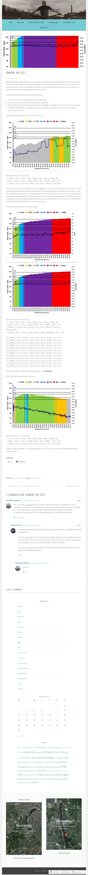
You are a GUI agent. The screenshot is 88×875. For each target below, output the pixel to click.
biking (57, 748)
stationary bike (49, 775)
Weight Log (20, 689)
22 (65, 720)
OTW (63, 766)
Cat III (60, 747)
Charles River (29, 752)
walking (29, 782)
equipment (20, 617)
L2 (50, 762)
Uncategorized (22, 679)
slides (20, 774)
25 (34, 725)
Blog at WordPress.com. (44, 871)
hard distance (31, 762)
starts (36, 775)
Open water (56, 767)
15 (65, 715)
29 (65, 725)
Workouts (44, 27)
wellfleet (35, 782)
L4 (54, 762)
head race (38, 762)
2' (20, 747)
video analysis (22, 783)
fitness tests (21, 762)
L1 (48, 762)
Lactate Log (20, 627)
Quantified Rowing (44, 10)
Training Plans (21, 673)
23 (19, 725)
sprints (32, 775)
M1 (30, 767)
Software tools (69, 22)
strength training (22, 779)
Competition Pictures (36, 22)
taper (29, 779)
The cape (40, 779)
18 (34, 720)
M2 (32, 767)
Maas (34, 767)
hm (42, 762)
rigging (19, 642)
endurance (42, 757)
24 (27, 725)
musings (19, 632)
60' (36, 748)
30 (19, 730)
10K (27, 747)
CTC (18, 758)
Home (11, 22)
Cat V (66, 747)
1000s (43, 747)
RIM (18, 648)
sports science (26, 775)
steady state (62, 774)
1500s (46, 747)
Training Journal (17, 478)
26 (42, 725)
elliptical (34, 758)
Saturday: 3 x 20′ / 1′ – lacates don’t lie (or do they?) (23, 486)
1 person (22, 517)
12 (42, 715)
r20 (34, 771)
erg (39, 478)
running (49, 771)
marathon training (44, 767)
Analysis (19, 606)
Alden (53, 747)
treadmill (64, 779)
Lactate (59, 762)
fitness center (63, 757)
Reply (78, 500)
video (19, 684)
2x (22, 747)
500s (39, 747)
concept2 (35, 478)
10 (27, 715)
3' (23, 748)
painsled (20, 771)
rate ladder (42, 770)
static (41, 774)
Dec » (23, 736)
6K (31, 478)
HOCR (45, 762)
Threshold (47, 778)
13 (49, 715)
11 (34, 715)
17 (27, 720)
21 (57, 720)
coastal (39, 752)
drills (18, 611)
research (20, 637)
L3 (52, 762)
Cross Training (61, 752)
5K (25, 747)
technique (20, 658)
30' (34, 748)
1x (18, 747)
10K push (31, 747)
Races (36, 771)
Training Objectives (23, 668)
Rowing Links (53, 22)
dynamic (27, 757)
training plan (56, 779)
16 (19, 720)
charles (21, 752)
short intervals (55, 771)
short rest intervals (63, 771)
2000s (50, 748)
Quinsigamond (28, 771)
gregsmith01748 (16, 525)
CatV (64, 747)
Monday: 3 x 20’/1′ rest (73, 486)
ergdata (54, 758)
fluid (26, 762)
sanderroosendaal (13, 500)
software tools (21, 653)
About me (20, 22)
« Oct (19, 736)
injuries (19, 622)
